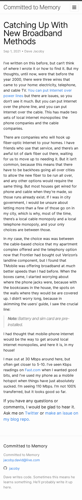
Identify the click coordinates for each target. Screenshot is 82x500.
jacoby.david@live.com (21, 460)
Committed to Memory (31, 7)
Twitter (32, 413)
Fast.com (33, 370)
